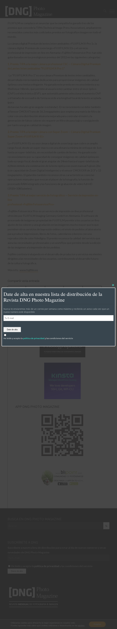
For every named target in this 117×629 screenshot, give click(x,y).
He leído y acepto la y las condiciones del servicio (38, 338)
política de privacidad (33, 338)
